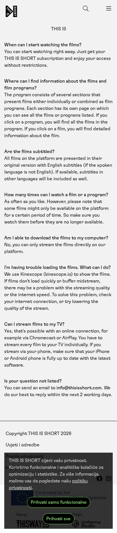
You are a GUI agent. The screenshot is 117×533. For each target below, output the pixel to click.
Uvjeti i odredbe (22, 445)
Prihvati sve (58, 519)
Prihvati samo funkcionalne (59, 502)
